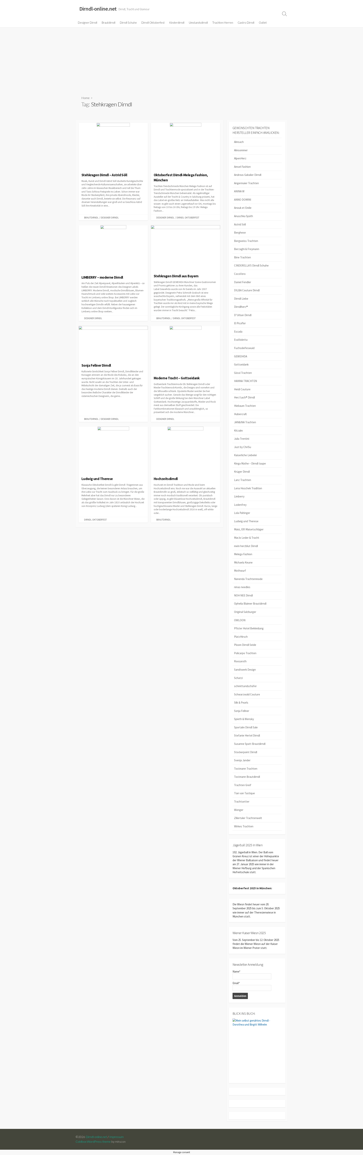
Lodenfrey (240, 505)
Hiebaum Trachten (245, 406)
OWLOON (239, 620)
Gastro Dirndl (246, 22)
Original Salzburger (245, 612)
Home (85, 98)
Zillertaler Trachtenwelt (248, 818)
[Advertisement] (181, 55)
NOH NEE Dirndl (243, 595)
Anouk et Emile (242, 208)
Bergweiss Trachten (246, 241)
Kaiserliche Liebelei (245, 455)
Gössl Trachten (243, 373)
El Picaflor (240, 323)
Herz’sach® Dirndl (244, 397)
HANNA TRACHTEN (245, 381)
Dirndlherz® (241, 307)
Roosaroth (240, 661)
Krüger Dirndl (242, 471)
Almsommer (241, 150)
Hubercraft (240, 414)
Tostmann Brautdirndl (247, 777)
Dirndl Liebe (241, 298)
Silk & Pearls (241, 702)
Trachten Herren (222, 22)
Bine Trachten (242, 257)
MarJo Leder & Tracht (246, 537)
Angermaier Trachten (246, 183)
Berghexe (240, 232)
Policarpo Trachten (245, 653)
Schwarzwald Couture (247, 694)
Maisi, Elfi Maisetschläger (249, 529)
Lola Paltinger (242, 513)
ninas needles (242, 587)
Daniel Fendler (242, 282)
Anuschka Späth (243, 216)
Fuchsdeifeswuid (244, 348)
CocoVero (240, 274)
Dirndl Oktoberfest (153, 22)
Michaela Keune (243, 562)
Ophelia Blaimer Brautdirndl (250, 603)
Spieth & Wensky (244, 719)
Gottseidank (241, 364)
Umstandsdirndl (198, 22)
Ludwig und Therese (246, 521)
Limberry (239, 496)
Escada (238, 331)
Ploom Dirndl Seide (245, 645)
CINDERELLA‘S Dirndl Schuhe (251, 265)
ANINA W (239, 191)
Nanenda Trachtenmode (248, 579)
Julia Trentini (241, 438)
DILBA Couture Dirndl (247, 290)
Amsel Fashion (242, 166)
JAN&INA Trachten (245, 422)
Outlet (263, 22)
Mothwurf (240, 570)
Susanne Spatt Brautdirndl (249, 744)
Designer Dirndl (87, 22)
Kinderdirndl (176, 22)
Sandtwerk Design (245, 669)
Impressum (116, 1137)
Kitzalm (238, 430)
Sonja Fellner (241, 711)
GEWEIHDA (240, 356)
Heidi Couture (242, 389)
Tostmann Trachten (245, 768)
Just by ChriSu (242, 447)
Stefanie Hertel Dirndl (247, 735)
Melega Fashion (243, 554)
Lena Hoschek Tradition (248, 488)
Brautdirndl (108, 22)
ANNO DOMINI (242, 199)
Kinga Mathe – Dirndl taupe (250, 463)
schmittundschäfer (245, 686)
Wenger (238, 810)
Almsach (239, 142)
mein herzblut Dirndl (246, 546)
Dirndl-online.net (96, 1137)
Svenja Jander (242, 760)
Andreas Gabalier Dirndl (247, 175)
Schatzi (238, 678)
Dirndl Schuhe (128, 22)
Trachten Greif (242, 785)
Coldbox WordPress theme (93, 1141)
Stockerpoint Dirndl (245, 752)
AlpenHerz (240, 158)
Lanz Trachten (242, 480)
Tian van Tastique (244, 793)
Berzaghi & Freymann (246, 249)
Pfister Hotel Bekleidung (249, 628)
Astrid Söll (240, 224)
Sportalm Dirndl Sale (246, 727)
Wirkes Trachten (243, 826)
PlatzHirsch (241, 636)
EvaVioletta (240, 339)
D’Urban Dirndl (242, 315)
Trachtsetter (241, 801)
